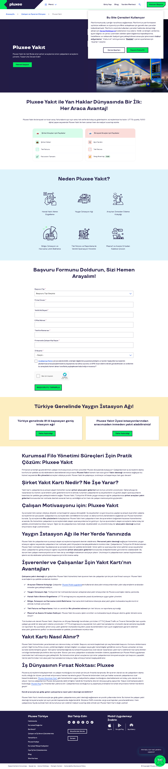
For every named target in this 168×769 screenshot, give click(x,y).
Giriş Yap (107, 4)
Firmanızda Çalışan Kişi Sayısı (47, 341)
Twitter (73, 722)
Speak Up (32, 766)
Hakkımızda (32, 721)
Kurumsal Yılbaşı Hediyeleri (38, 746)
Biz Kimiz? (31, 729)
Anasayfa (10, 14)
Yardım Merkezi (128, 4)
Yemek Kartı (32, 738)
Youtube (87, 722)
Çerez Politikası (43, 766)
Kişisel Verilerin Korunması (17, 766)
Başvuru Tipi (40, 289)
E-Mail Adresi (40, 320)
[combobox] (84, 293)
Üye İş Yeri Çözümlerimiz (37, 750)
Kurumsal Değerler (35, 725)
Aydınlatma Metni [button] (45, 361)
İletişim (73, 738)
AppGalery (131, 729)
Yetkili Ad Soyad (41, 310)
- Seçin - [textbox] (40, 355)
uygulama (72, 585)
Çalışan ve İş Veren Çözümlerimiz (41, 734)
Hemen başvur (22, 65)
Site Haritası (33, 758)
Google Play (119, 729)
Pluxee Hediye (33, 742)
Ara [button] (140, 4)
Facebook (82, 722)
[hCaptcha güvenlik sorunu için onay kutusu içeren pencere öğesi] (52, 376)
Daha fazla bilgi (45, 433)
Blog (116, 4)
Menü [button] (51, 4)
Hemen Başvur (156, 4)
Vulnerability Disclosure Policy (75, 766)
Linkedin (69, 722)
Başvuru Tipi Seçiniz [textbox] (45, 294)
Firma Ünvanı (40, 300)
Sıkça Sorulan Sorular (77, 731)
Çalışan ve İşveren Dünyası (33, 14)
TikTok (92, 722)
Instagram (78, 722)
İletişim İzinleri (56, 766)
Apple (110, 729)
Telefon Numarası (42, 330)
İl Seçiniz (39, 351)
